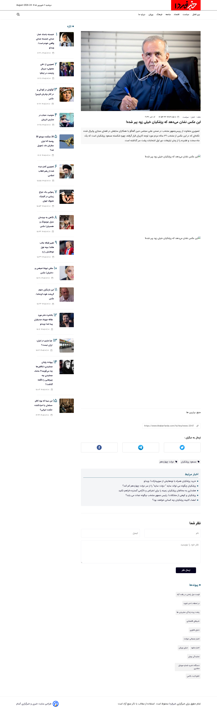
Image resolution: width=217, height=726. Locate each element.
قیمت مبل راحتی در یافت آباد (188, 594)
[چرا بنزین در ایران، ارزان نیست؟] (66, 345)
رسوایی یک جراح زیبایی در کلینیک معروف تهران (46, 196)
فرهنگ (159, 14)
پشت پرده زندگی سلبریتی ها (188, 612)
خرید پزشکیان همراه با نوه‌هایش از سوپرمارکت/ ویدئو (170, 481)
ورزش (151, 14)
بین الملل (196, 14)
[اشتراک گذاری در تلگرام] (140, 447)
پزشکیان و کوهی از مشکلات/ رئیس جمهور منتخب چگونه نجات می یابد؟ (161, 495)
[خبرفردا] (186, 5)
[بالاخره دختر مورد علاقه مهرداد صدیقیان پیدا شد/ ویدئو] (66, 320)
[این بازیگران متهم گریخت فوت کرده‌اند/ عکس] (66, 294)
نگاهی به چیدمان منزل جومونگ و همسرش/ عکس (46, 222)
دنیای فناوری (194, 630)
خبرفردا (172, 704)
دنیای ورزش (183, 647)
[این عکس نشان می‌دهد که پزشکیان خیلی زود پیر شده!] (141, 71)
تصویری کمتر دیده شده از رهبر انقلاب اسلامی (46, 171)
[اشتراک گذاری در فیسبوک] (99, 447)
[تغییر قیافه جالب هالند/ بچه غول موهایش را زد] (66, 248)
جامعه (168, 14)
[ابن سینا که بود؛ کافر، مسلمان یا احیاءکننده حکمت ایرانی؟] (66, 406)
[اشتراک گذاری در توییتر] (182, 447)
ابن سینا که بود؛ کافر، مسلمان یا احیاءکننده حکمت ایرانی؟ (43, 405)
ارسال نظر (186, 570)
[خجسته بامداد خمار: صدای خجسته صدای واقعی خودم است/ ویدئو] (66, 39)
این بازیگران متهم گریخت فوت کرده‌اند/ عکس (45, 294)
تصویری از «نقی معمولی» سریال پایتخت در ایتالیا (47, 69)
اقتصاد (177, 14)
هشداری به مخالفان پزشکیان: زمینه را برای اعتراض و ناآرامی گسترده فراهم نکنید (157, 490)
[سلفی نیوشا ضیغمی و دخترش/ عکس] (66, 273)
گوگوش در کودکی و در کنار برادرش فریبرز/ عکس (44, 94)
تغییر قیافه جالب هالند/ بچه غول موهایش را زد (47, 247)
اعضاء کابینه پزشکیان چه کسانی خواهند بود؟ (174, 500)
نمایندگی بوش (193, 656)
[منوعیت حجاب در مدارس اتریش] (66, 120)
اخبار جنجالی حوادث (191, 638)
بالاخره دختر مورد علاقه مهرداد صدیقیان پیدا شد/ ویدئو (43, 320)
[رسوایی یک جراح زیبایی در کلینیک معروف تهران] (66, 197)
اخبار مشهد (195, 647)
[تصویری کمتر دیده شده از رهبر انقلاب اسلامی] (66, 171)
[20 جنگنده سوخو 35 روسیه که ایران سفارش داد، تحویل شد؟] (66, 141)
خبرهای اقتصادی (193, 621)
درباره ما (142, 14)
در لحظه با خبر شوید (191, 603)
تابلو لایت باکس (193, 676)
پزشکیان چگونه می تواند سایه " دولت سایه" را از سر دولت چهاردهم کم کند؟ (159, 486)
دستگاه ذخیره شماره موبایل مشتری (188, 667)
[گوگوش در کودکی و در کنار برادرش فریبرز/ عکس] (66, 94)
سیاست (186, 14)
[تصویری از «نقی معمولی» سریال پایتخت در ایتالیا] (66, 69)
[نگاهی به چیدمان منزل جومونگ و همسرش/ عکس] (66, 222)
